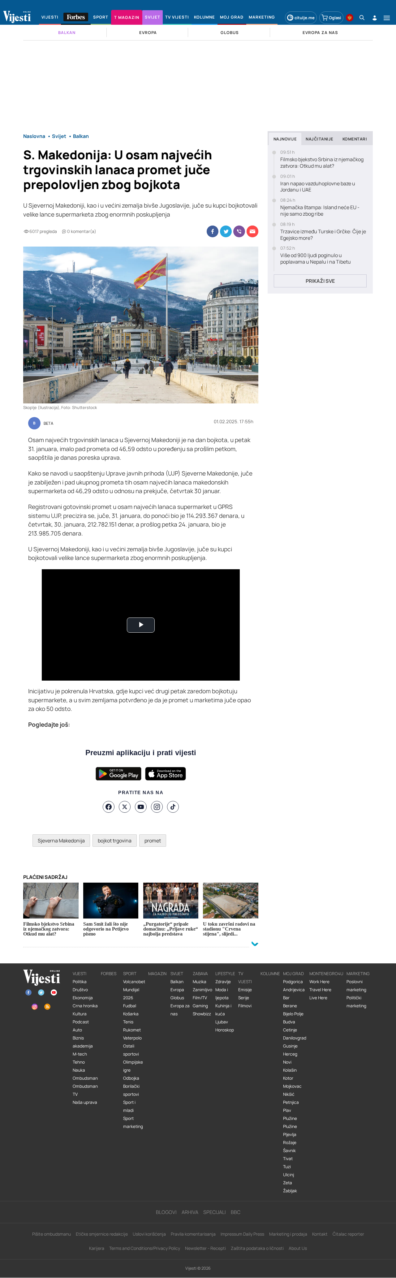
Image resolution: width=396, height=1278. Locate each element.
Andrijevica (294, 989)
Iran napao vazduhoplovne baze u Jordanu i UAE (317, 186)
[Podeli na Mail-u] (252, 231)
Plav (287, 1110)
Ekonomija (83, 997)
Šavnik (289, 1150)
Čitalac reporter (348, 1234)
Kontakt (320, 1234)
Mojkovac (292, 1086)
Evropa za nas (180, 1010)
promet (152, 840)
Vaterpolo (132, 1038)
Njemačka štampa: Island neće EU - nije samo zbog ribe (319, 210)
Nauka (79, 1070)
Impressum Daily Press (242, 1234)
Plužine (290, 1118)
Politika (80, 981)
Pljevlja (289, 1134)
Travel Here (320, 989)
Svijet (176, 973)
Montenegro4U (326, 973)
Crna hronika (85, 1006)
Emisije (245, 989)
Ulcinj (288, 1174)
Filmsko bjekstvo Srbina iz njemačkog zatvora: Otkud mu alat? (322, 162)
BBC (235, 1212)
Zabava (200, 973)
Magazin (157, 973)
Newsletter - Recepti (205, 1248)
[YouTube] (141, 807)
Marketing (358, 973)
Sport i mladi (129, 1106)
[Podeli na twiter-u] (226, 231)
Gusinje (290, 1046)
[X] (125, 807)
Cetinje (290, 1030)
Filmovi (245, 1006)
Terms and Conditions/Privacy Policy (144, 1248)
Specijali (214, 1212)
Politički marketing (356, 1002)
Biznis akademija (83, 1042)
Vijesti (79, 973)
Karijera (96, 1248)
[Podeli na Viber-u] (239, 231)
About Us (298, 1248)
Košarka (131, 1014)
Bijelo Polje (293, 1014)
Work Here (319, 981)
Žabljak (290, 1191)
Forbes (108, 973)
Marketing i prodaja (288, 1234)
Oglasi (335, 17)
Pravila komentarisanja (193, 1234)
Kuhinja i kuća (223, 1010)
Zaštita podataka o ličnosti (257, 1248)
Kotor (288, 1078)
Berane (290, 1006)
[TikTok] (173, 807)
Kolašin (290, 1070)
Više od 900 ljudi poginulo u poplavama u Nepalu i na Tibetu (315, 258)
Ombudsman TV (85, 1090)
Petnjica (291, 1102)
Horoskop (224, 1030)
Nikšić (289, 1094)
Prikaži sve (320, 281)
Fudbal (129, 1006)
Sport (129, 973)
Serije (243, 997)
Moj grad (293, 973)
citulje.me (305, 17)
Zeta (287, 1182)
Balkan (176, 981)
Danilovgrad (294, 1038)
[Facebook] (108, 807)
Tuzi (287, 1166)
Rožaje (289, 1142)
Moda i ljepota (222, 993)
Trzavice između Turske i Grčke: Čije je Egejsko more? (323, 234)
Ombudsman (85, 1078)
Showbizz (202, 1014)
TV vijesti (245, 977)
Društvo (80, 989)
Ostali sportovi (131, 1050)
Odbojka (131, 1078)
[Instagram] (157, 807)
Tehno (79, 1062)
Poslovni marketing (356, 985)
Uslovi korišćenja (149, 1234)
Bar (286, 997)
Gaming (200, 1006)
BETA (48, 423)
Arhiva (190, 1212)
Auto (77, 1030)
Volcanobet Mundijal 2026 (134, 989)
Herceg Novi (290, 1058)
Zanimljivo (202, 989)
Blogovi (166, 1212)
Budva (289, 1022)
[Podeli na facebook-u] (212, 231)
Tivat (288, 1158)
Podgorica (293, 981)
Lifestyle (225, 973)
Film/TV (200, 997)
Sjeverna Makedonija (61, 840)
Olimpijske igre (133, 1066)
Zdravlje (223, 981)
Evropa (177, 989)
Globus (177, 997)
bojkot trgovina (114, 840)
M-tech (80, 1054)
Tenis (128, 1022)
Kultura (80, 1014)
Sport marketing (133, 1122)
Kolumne (270, 973)
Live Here (318, 997)
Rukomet (132, 1030)
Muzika (199, 981)
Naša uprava (85, 1102)
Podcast (81, 1022)
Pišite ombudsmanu (51, 1234)
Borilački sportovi (131, 1090)
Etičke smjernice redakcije (102, 1234)
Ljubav (221, 1022)
